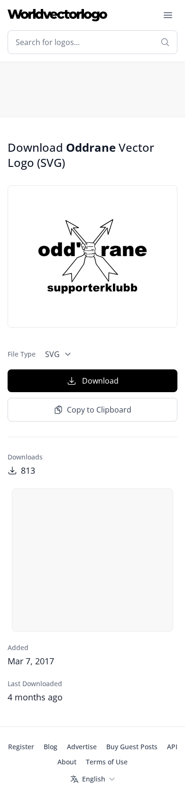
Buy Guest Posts (131, 746)
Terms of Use (107, 761)
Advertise (82, 746)
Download (100, 381)
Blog (50, 746)
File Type (22, 353)
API (172, 746)
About (66, 761)
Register (21, 746)
